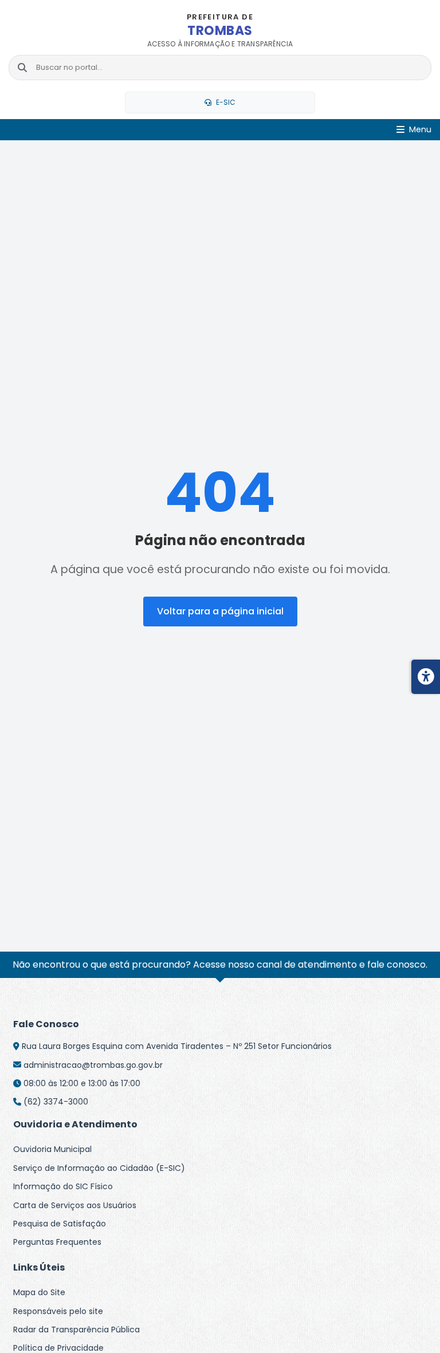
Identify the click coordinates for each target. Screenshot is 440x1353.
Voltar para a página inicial (220, 611)
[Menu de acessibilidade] (425, 677)
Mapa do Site (39, 1292)
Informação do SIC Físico (63, 1186)
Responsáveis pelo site (58, 1311)
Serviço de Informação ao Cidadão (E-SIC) (99, 1168)
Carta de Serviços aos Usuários (74, 1205)
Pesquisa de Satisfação (59, 1223)
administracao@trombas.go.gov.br (93, 1065)
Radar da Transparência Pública (76, 1329)
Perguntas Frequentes (57, 1242)
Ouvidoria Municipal (52, 1149)
